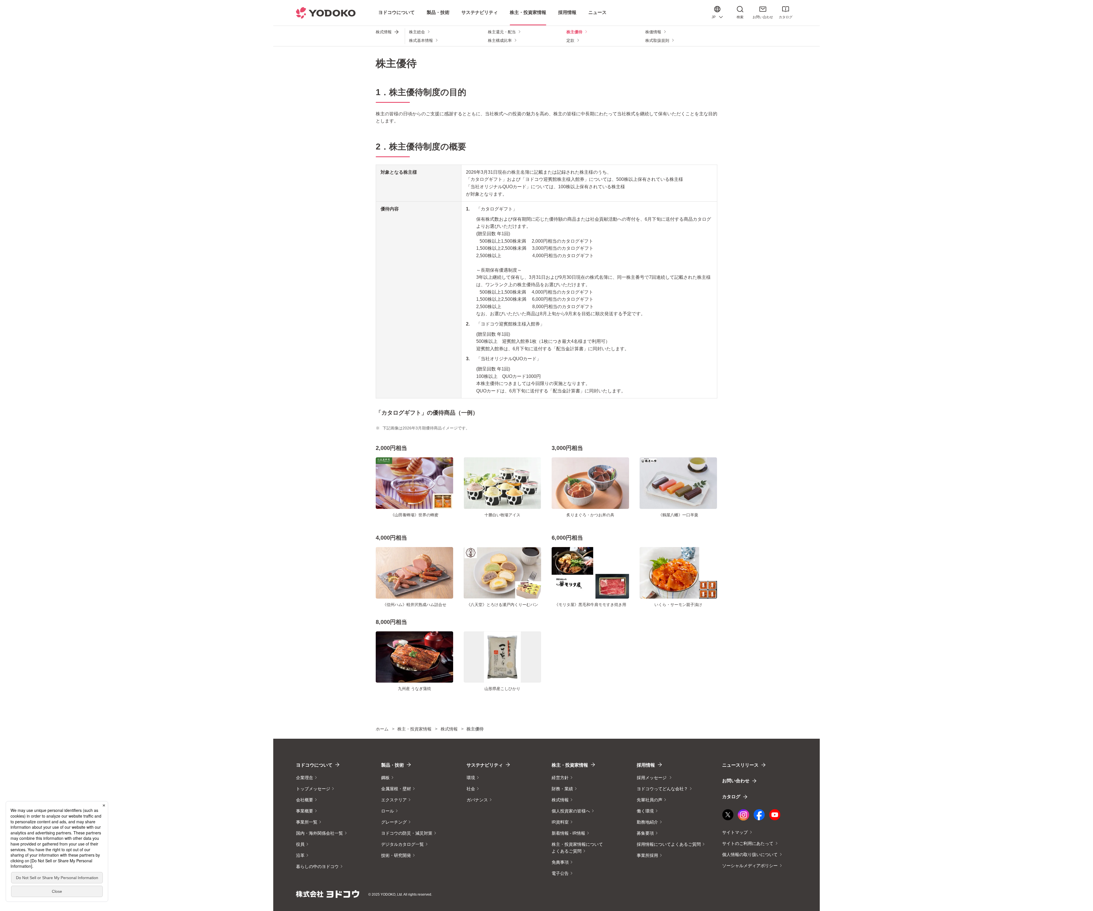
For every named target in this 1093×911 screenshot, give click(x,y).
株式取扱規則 (657, 40)
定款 (570, 40)
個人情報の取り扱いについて (750, 854)
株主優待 (574, 32)
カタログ (785, 17)
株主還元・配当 (502, 32)
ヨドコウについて (314, 765)
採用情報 (646, 765)
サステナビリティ (485, 765)
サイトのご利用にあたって (747, 843)
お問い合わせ (763, 17)
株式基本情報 (421, 40)
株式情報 (384, 32)
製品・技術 (392, 765)
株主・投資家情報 (570, 765)
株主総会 (417, 32)
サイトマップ (735, 832)
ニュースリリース (740, 765)
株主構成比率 (500, 40)
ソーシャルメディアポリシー (750, 865)
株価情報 (653, 32)
